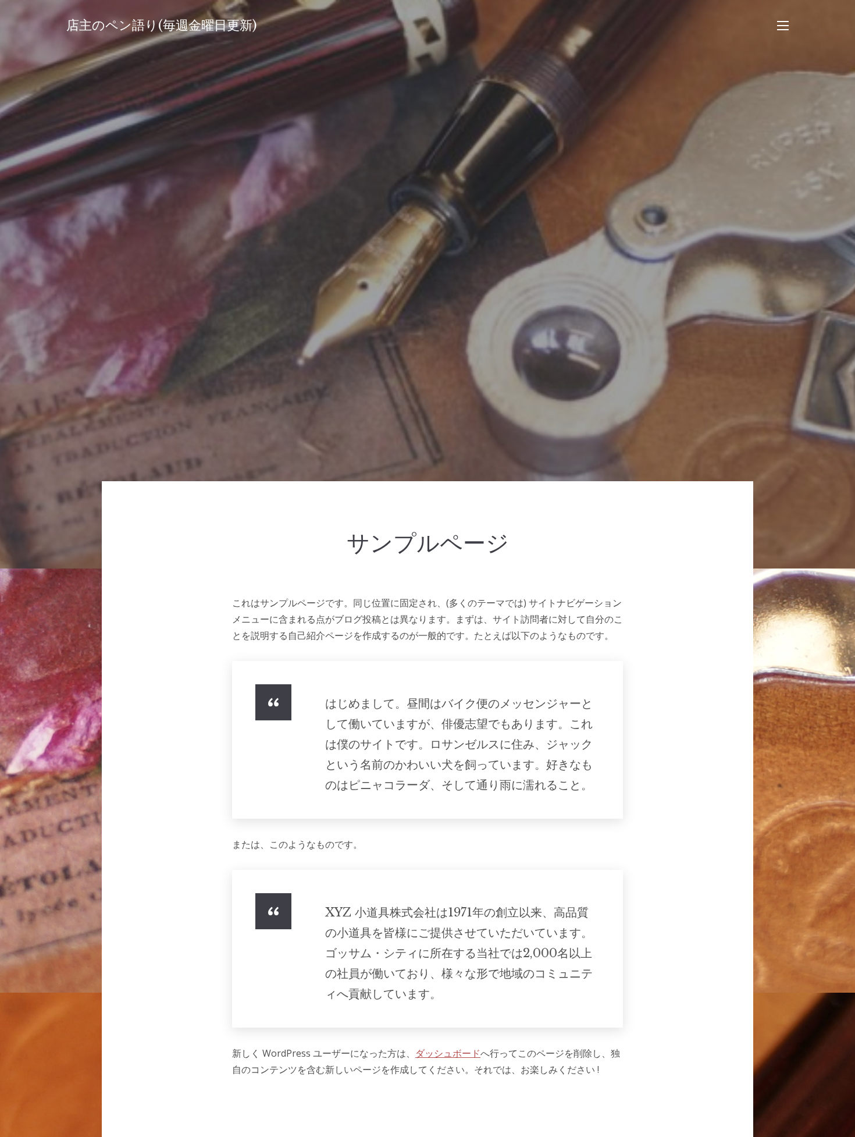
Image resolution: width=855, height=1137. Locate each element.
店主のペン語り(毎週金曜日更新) (161, 25)
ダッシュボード (447, 1053)
